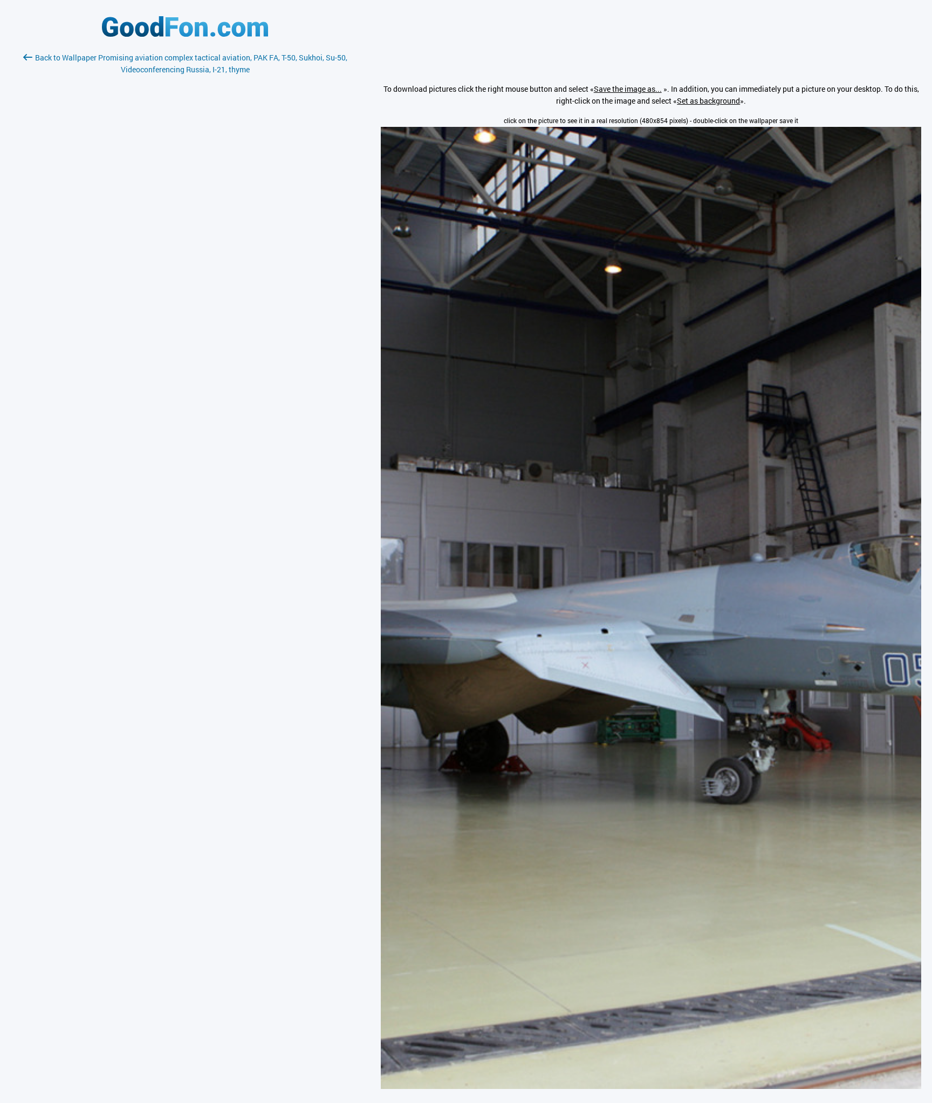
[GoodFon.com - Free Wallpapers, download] (185, 34)
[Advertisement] (185, 204)
